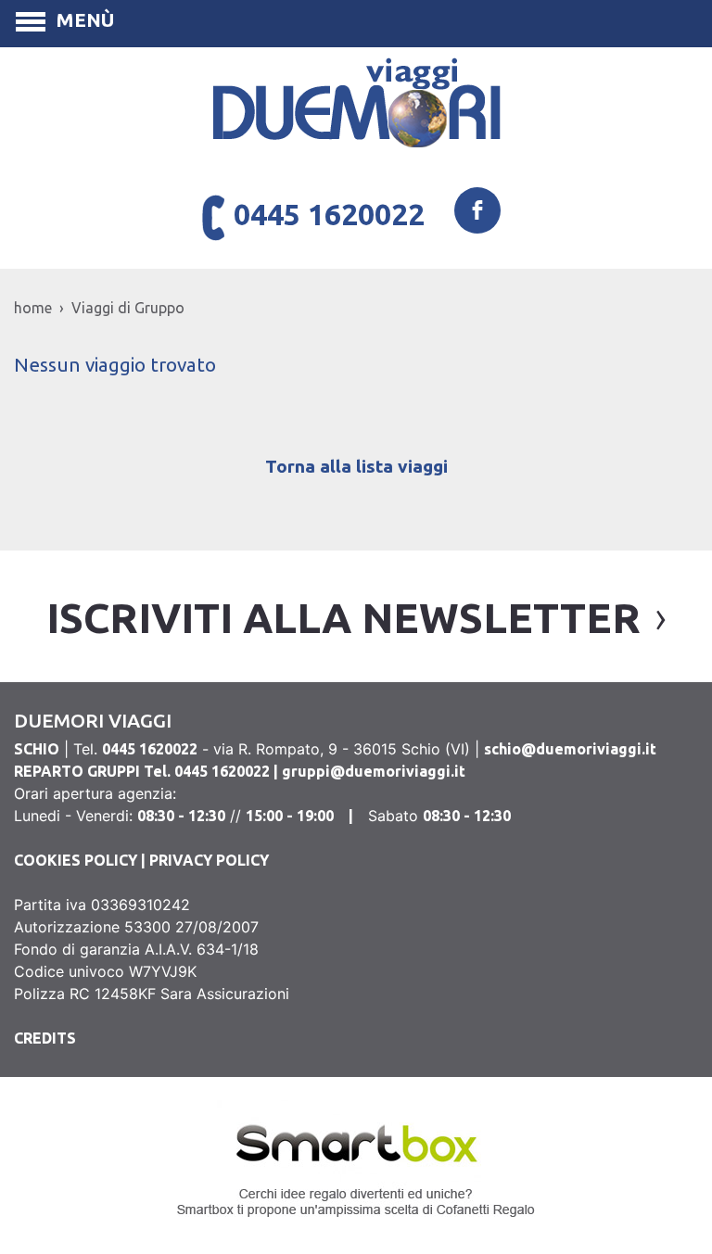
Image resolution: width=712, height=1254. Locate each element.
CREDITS (45, 1038)
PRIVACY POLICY (209, 860)
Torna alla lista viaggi (356, 466)
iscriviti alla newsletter (343, 617)
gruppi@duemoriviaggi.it (373, 771)
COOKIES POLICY (75, 860)
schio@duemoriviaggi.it (570, 749)
